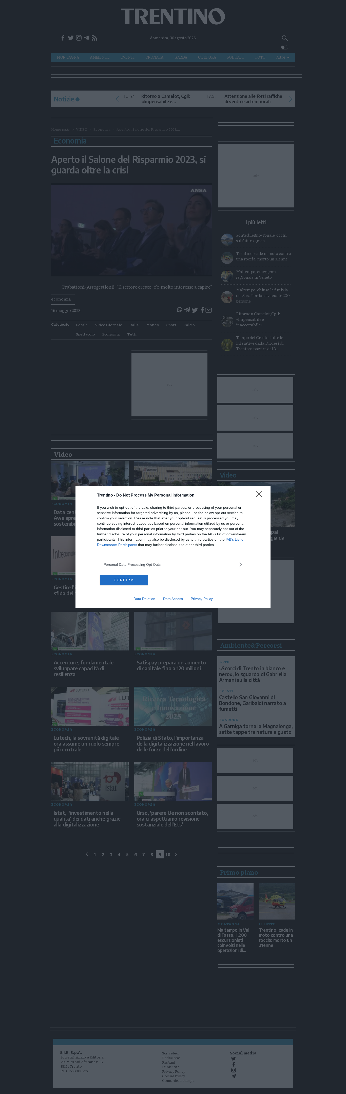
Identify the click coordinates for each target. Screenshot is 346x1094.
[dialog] (173, 547)
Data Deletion (144, 599)
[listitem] (173, 564)
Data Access (173, 599)
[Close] (260, 495)
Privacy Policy (202, 599)
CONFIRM (124, 580)
